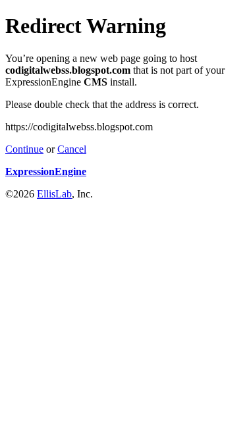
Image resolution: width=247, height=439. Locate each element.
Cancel (71, 149)
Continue (24, 149)
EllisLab (54, 193)
